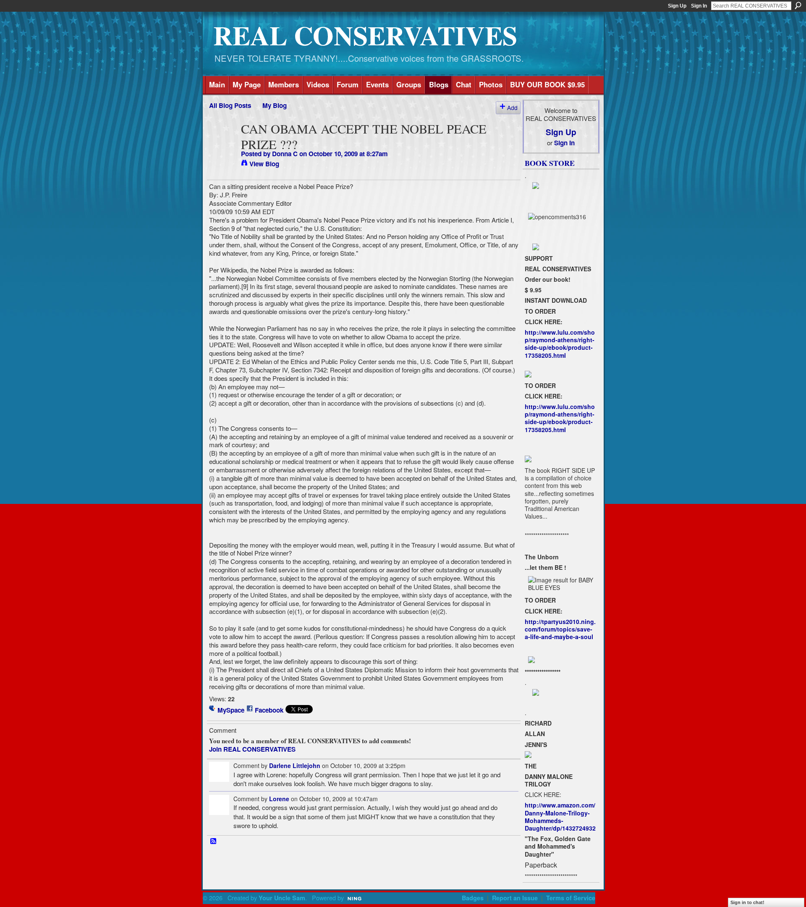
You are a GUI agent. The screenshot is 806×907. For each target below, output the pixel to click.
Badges (473, 898)
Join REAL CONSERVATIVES (252, 749)
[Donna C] (222, 145)
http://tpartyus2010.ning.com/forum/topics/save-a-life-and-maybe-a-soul (560, 629)
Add (512, 107)
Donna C (285, 153)
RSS (213, 841)
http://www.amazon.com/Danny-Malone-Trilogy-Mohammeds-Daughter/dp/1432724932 (560, 816)
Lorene (279, 798)
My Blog (274, 105)
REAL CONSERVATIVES (365, 35)
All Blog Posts (230, 105)
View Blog (264, 163)
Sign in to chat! (747, 902)
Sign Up (677, 6)
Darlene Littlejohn (294, 765)
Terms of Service (570, 898)
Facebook (269, 710)
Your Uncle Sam (282, 898)
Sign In (699, 6)
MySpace (230, 710)
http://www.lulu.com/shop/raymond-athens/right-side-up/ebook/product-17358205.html (560, 343)
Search (798, 5)
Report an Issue (515, 898)
